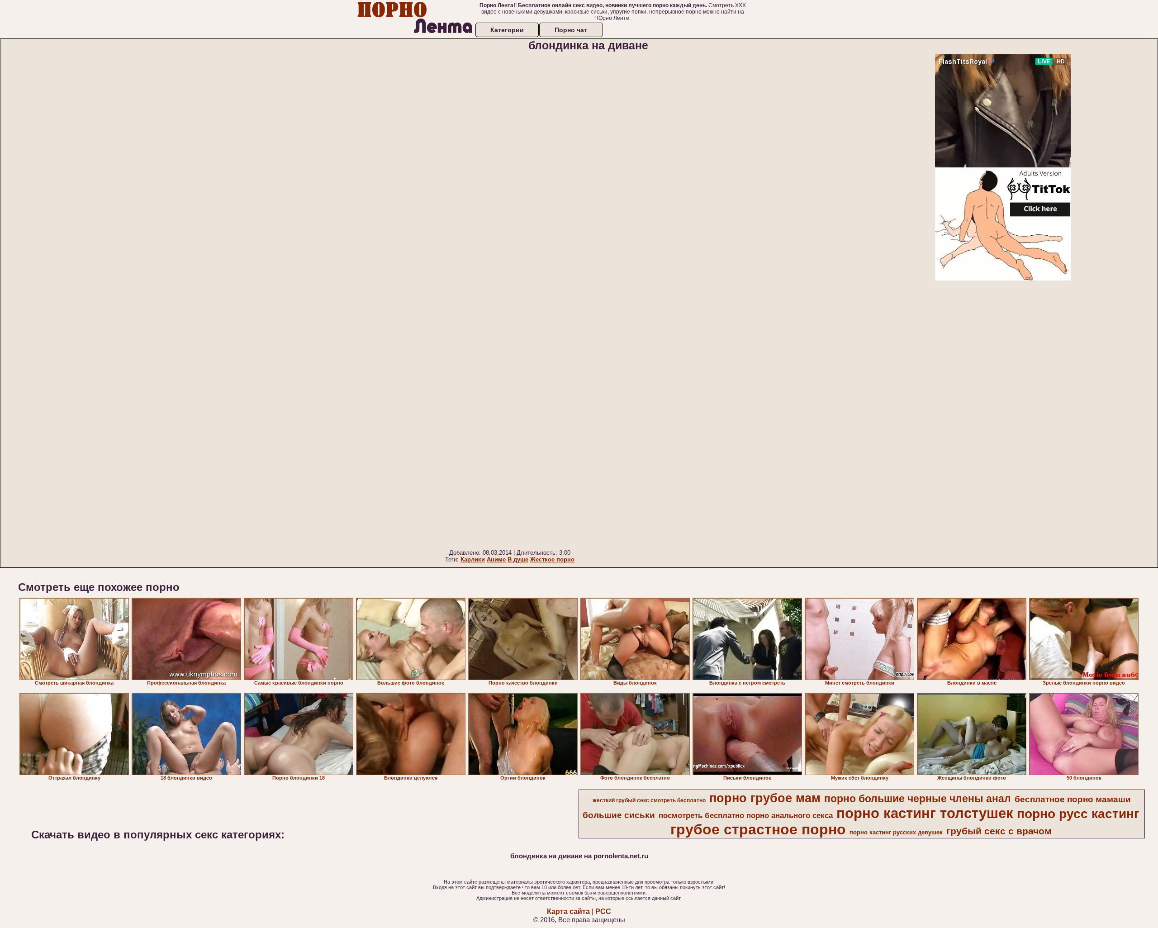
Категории (507, 29)
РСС (603, 911)
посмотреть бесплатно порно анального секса (746, 815)
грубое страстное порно (758, 829)
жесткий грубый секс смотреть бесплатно (649, 800)
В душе (518, 559)
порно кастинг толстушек (924, 813)
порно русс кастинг (1078, 814)
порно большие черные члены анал (917, 798)
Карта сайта (568, 911)
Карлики (472, 559)
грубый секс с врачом (999, 831)
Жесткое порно (552, 559)
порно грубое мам (765, 798)
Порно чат (571, 29)
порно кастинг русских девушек (896, 832)
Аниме (496, 559)
